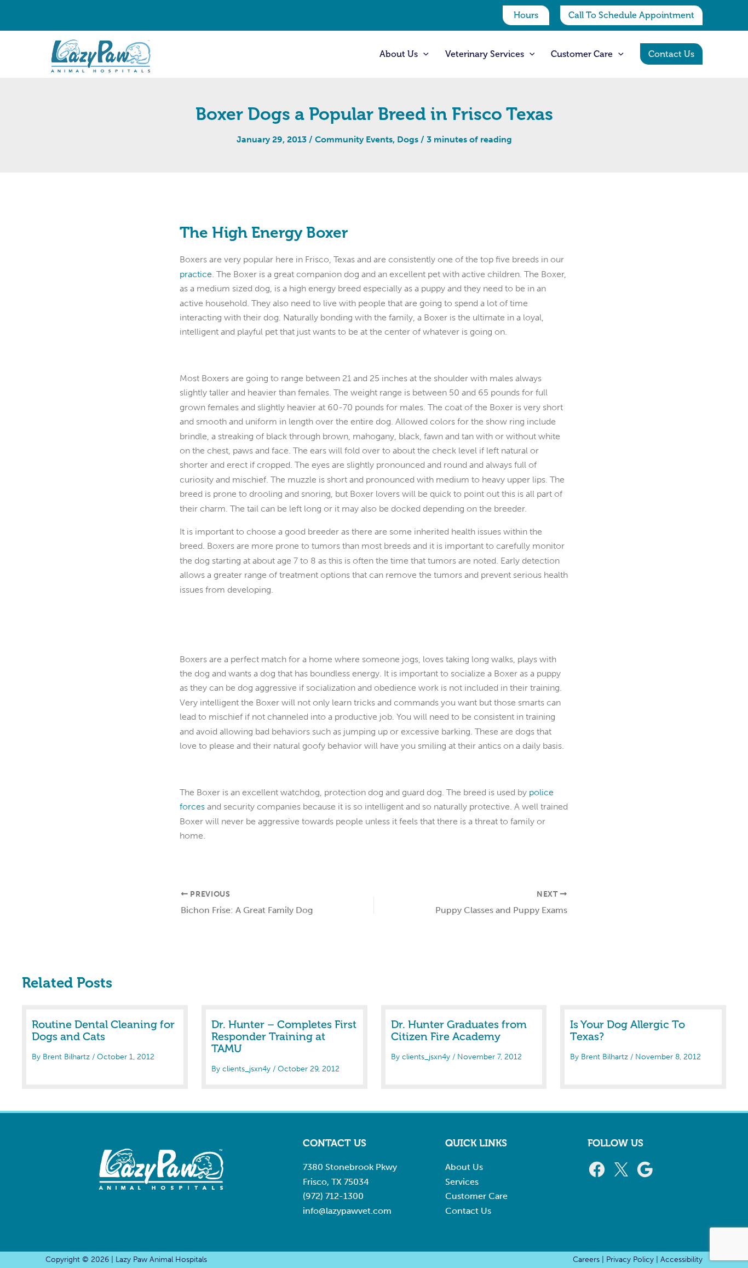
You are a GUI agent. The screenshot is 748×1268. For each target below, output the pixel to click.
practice (196, 274)
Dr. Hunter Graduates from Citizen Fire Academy (459, 1030)
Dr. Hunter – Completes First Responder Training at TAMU (283, 1036)
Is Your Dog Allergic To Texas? (627, 1030)
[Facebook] (597, 1169)
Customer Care (476, 1196)
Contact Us (468, 1211)
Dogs (407, 139)
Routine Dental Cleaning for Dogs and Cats (103, 1030)
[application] (423, 54)
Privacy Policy (630, 1259)
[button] (631, 15)
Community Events (354, 139)
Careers (586, 1259)
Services (462, 1182)
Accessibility (681, 1259)
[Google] (645, 1169)
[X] (621, 1169)
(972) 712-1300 (333, 1196)
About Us (464, 1167)
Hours (526, 15)
